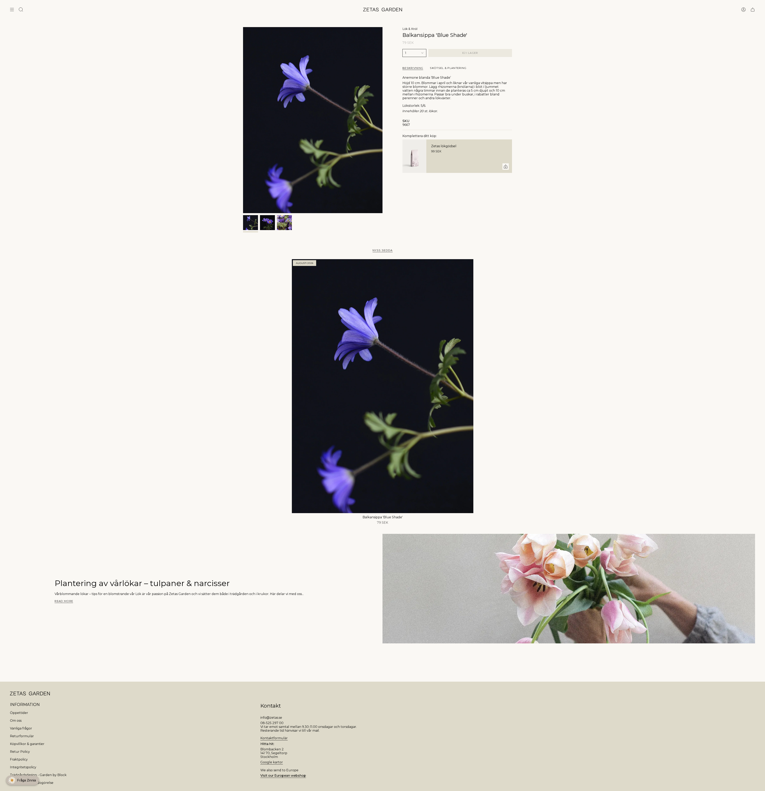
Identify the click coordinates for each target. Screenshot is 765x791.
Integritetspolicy (23, 767)
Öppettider (19, 713)
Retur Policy (20, 752)
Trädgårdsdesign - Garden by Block (38, 775)
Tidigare (243, 120)
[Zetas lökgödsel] (414, 156)
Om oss (16, 720)
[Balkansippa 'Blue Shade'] (382, 386)
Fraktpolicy (19, 759)
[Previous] (51, 632)
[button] (22, 780)
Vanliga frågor (21, 728)
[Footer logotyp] (30, 693)
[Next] (76, 632)
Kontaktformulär (274, 738)
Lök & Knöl (409, 29)
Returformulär (22, 736)
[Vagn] (752, 9)
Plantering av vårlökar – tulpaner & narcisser (142, 583)
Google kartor (271, 762)
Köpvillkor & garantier (27, 744)
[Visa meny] (12, 9)
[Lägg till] (505, 166)
